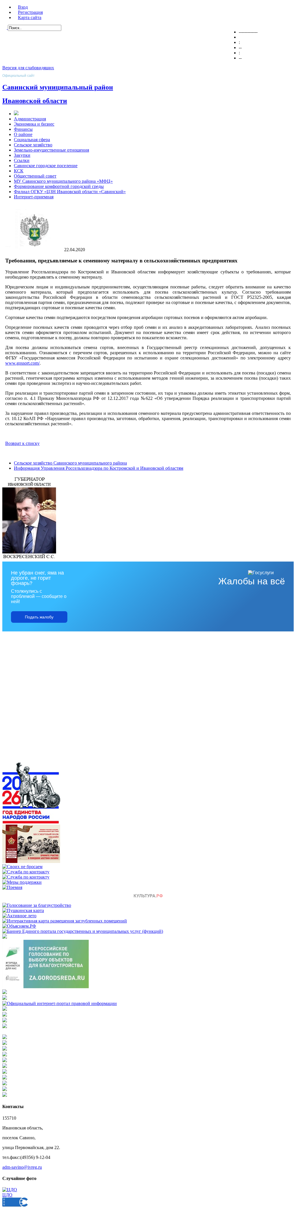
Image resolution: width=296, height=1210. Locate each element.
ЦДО (7, 1194)
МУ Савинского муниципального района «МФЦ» (63, 181)
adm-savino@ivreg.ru (22, 1167)
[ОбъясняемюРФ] (19, 926)
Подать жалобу (39, 617)
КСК (18, 170)
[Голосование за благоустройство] (36, 905)
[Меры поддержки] (22, 882)
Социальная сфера (32, 139)
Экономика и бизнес (34, 124)
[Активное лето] (19, 915)
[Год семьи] (31, 821)
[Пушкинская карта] (23, 910)
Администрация (30, 118)
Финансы (23, 129)
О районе (23, 134)
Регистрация (30, 12)
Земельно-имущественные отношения (51, 150)
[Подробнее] (4, 998)
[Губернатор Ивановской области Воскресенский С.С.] (29, 558)
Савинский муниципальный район (57, 87)
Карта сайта (29, 17)
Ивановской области (34, 101)
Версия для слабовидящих (28, 67)
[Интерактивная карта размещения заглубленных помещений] (64, 920)
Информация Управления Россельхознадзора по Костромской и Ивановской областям (98, 468)
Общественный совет (35, 176)
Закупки (22, 155)
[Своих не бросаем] (22, 866)
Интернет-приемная (33, 196)
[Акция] (31, 861)
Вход (23, 7)
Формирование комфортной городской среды (59, 186)
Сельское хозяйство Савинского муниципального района (70, 462)
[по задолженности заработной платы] (4, 1020)
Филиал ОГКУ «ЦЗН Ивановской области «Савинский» (70, 191)
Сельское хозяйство (33, 144)
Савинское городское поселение (45, 165)
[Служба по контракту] (25, 871)
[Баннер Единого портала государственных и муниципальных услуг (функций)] (82, 931)
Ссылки (21, 160)
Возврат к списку (22, 443)
